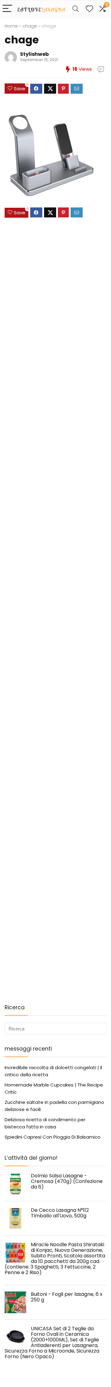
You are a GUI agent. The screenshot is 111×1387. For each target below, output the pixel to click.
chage (30, 26)
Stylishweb (34, 54)
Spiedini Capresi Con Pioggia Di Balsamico (53, 1137)
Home (11, 26)
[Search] (75, 9)
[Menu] (7, 9)
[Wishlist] (89, 9)
